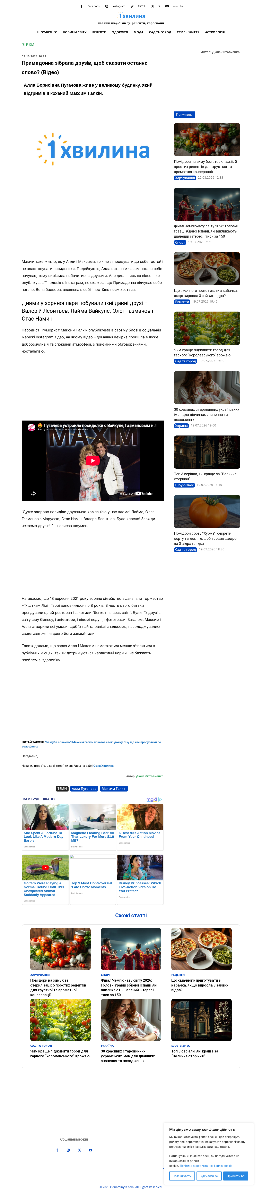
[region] (209, 1154)
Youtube (178, 6)
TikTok (142, 6)
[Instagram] (107, 6)
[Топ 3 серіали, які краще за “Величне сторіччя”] (207, 452)
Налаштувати (182, 1176)
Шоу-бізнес (184, 485)
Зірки (28, 44)
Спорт (180, 242)
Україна (181, 425)
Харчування (185, 178)
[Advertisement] (93, 225)
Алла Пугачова (84, 788)
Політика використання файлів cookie (206, 1165)
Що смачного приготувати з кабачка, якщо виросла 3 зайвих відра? (199, 985)
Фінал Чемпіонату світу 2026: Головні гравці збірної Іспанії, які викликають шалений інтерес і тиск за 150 (206, 231)
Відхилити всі (209, 1176)
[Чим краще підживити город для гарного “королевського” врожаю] (207, 328)
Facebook (93, 6)
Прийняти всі (236, 1176)
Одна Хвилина (103, 765)
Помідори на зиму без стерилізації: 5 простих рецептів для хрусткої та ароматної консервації (205, 166)
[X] (152, 6)
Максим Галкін (114, 788)
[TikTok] (132, 6)
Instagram (119, 6)
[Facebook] (81, 6)
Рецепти (182, 301)
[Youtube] (167, 6)
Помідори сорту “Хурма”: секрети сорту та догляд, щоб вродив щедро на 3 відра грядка (205, 538)
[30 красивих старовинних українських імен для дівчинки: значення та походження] (207, 387)
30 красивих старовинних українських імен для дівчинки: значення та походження (206, 414)
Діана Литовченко (226, 52)
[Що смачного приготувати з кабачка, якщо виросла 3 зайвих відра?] (207, 268)
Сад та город (185, 361)
